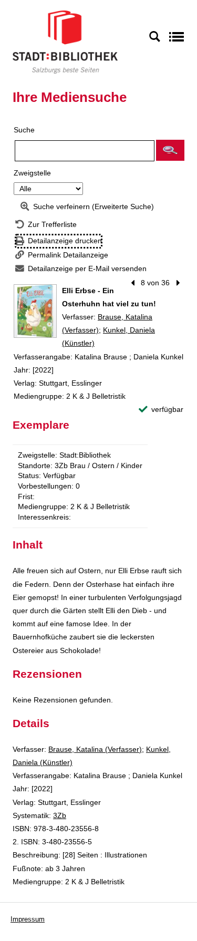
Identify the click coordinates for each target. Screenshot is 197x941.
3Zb (59, 815)
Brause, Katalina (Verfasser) (95, 749)
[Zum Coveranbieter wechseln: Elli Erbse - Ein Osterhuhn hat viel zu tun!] (35, 311)
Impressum (28, 919)
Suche (24, 130)
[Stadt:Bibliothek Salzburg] (65, 41)
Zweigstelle (32, 173)
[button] (170, 150)
